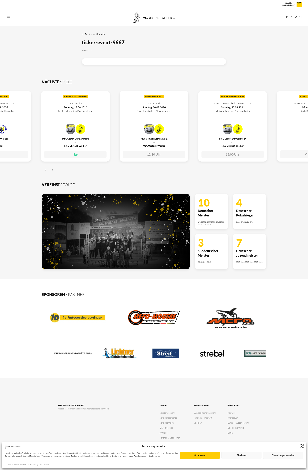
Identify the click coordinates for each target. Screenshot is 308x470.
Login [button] (230, 432)
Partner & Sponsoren (170, 437)
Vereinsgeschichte (168, 417)
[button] (301, 446)
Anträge (163, 432)
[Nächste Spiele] (52, 170)
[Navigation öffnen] (8, 17)
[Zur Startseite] (154, 16)
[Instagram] (291, 17)
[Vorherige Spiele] (45, 170)
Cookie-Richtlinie (12, 464)
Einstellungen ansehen (283, 455)
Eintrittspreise (166, 427)
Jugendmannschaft (203, 417)
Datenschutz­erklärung (29, 464)
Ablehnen (241, 455)
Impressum (44, 464)
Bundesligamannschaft (205, 412)
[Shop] (295, 17)
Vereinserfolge (167, 422)
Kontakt (231, 412)
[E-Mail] (300, 17)
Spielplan (198, 422)
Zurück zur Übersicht (95, 34)
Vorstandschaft (167, 412)
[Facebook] (286, 17)
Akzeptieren (199, 455)
